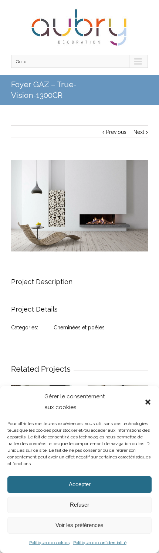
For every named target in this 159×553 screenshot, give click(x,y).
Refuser (79, 504)
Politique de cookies (49, 542)
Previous (116, 132)
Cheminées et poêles (79, 327)
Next (138, 132)
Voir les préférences (79, 525)
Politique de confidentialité (99, 542)
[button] (148, 402)
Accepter (80, 484)
